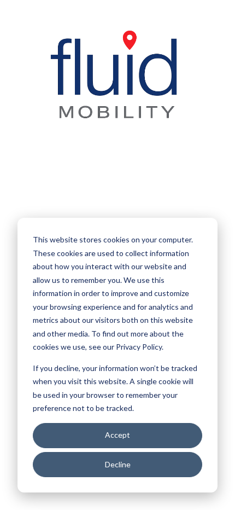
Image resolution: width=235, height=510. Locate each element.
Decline (118, 464)
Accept (117, 434)
